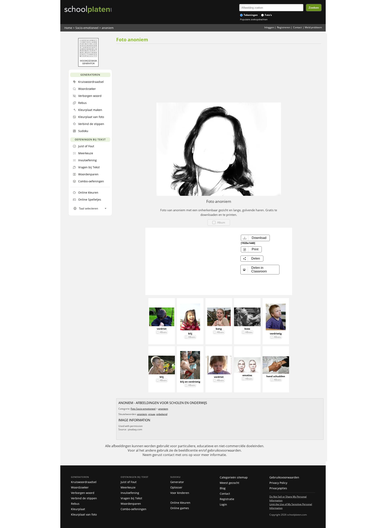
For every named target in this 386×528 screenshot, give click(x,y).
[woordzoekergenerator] (88, 66)
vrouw (151, 414)
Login (223, 504)
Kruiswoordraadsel (83, 482)
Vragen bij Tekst (131, 498)
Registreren (283, 27)
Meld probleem (313, 27)
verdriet (161, 328)
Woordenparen (131, 504)
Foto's (268, 15)
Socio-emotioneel (87, 28)
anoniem (108, 28)
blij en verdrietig (190, 381)
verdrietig (276, 333)
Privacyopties (278, 488)
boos (247, 328)
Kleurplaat (78, 509)
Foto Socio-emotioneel (143, 408)
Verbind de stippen (84, 498)
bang (219, 328)
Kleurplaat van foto (84, 514)
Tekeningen (250, 15)
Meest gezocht (229, 483)
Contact (297, 27)
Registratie (227, 499)
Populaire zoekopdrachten (254, 19)
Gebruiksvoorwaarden (284, 477)
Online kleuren (180, 503)
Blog (223, 488)
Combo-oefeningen (133, 509)
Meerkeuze (128, 487)
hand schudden (275, 376)
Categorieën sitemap (234, 477)
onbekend (161, 414)
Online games (179, 508)
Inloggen (269, 27)
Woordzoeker (80, 487)
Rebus (75, 504)
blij (190, 333)
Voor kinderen (179, 493)
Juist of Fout (129, 482)
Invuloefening (130, 493)
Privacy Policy (278, 483)
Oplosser (176, 487)
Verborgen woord (82, 493)
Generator (177, 482)
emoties (247, 375)
